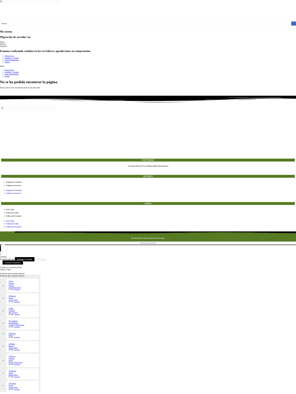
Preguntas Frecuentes (14, 182)
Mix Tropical (13, 312)
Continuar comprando (13, 262)
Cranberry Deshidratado (16, 325)
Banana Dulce (13, 375)
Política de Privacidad (13, 216)
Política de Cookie (12, 212)
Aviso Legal (10, 209)
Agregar (17, 289)
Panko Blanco (13, 348)
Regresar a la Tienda (24, 259)
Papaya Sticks (13, 300)
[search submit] (293, 24)
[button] (148, 66)
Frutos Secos (9, 56)
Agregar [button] (17, 350)
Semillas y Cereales (12, 58)
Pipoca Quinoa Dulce (16, 362)
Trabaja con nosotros (13, 185)
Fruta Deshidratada (11, 60)
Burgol (11, 335)
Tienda (7, 62)
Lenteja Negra (13, 387)
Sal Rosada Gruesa (15, 287)
